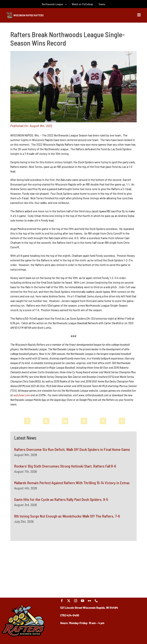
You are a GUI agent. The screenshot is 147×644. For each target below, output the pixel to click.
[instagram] (75, 600)
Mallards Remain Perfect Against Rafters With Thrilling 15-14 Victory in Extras (72, 482)
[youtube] (82, 600)
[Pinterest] (103, 421)
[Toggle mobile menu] (139, 15)
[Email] (122, 421)
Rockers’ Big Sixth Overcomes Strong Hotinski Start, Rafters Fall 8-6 (65, 466)
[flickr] (89, 600)
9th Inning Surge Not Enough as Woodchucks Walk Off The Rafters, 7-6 (67, 516)
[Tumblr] (84, 421)
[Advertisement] (73, 569)
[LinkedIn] (65, 421)
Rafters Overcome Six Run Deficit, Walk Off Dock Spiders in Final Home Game (72, 449)
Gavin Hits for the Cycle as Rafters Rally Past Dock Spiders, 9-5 (61, 499)
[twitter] (68, 600)
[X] (46, 421)
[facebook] (61, 600)
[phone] (96, 600)
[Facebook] (27, 421)
